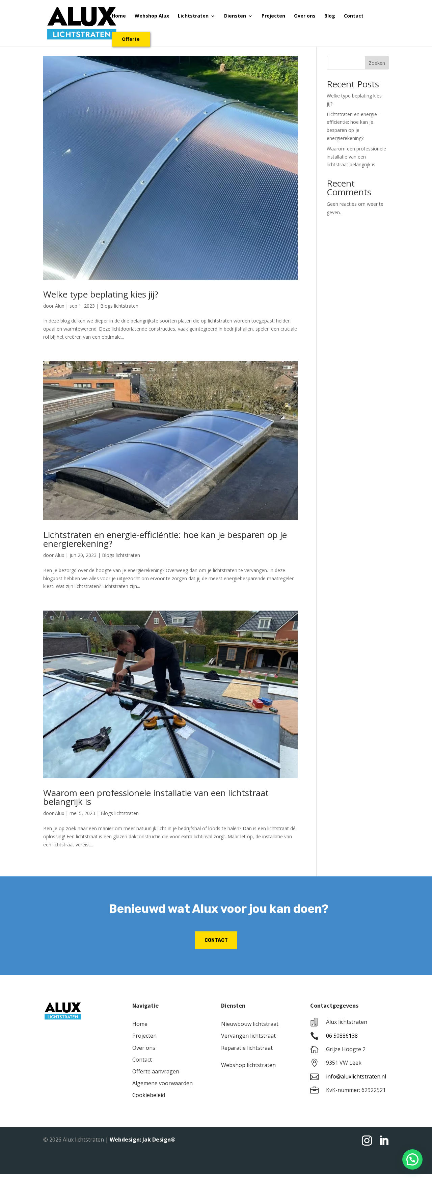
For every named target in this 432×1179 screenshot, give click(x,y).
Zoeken (377, 63)
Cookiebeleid (148, 1095)
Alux (59, 306)
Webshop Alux (152, 16)
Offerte (131, 39)
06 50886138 (342, 1035)
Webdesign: (143, 1139)
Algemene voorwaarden (162, 1083)
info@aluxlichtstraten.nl (356, 1076)
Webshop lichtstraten (248, 1065)
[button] (412, 1159)
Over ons (305, 16)
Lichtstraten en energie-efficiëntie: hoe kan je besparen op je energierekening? (165, 539)
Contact (353, 16)
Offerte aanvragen (155, 1071)
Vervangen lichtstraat (248, 1035)
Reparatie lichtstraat (247, 1047)
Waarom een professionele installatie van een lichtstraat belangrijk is (156, 797)
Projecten (273, 16)
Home (119, 16)
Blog (329, 16)
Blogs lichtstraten (119, 306)
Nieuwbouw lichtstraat (249, 1024)
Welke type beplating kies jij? (100, 294)
